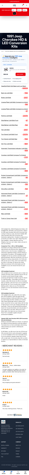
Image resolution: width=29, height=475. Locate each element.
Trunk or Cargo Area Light (9, 218)
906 (26, 171)
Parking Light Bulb (6, 116)
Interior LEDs (19, 434)
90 (27, 177)
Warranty (4, 448)
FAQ (2, 456)
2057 (26, 98)
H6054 (25, 88)
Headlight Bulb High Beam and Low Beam (13, 86)
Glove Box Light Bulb (7, 189)
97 (27, 120)
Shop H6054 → (20, 74)
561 (26, 164)
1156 (26, 93)
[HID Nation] (14, 5)
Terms (17, 453)
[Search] (2, 5)
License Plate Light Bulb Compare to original (14, 102)
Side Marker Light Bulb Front (9, 120)
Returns (3, 451)
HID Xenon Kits (19, 428)
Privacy (18, 451)
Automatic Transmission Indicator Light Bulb (14, 148)
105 (26, 184)
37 (27, 196)
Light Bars (18, 437)
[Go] (14, 13)
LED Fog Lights (20, 431)
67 (27, 111)
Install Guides (5, 445)
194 (26, 125)
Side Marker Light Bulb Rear (9, 125)
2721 (26, 157)
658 (26, 150)
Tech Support (5, 453)
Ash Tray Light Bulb (7, 144)
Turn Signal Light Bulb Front (9, 134)
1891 (26, 144)
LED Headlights (20, 425)
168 (26, 104)
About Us (18, 445)
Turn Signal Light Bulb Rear (9, 139)
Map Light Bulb (5, 214)
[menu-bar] (26, 5)
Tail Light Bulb (5, 130)
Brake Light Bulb (6, 97)
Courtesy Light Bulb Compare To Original (13, 155)
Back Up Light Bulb (7, 93)
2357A (25, 116)
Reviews (18, 448)
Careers (18, 456)
